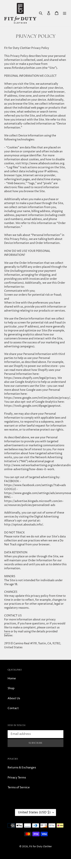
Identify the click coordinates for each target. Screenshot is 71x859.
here (7, 631)
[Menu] (65, 13)
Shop (11, 688)
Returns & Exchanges (22, 768)
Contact (13, 708)
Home (12, 678)
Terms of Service (19, 787)
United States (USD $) (34, 812)
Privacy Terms (17, 778)
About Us (14, 698)
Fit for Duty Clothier (40, 846)
